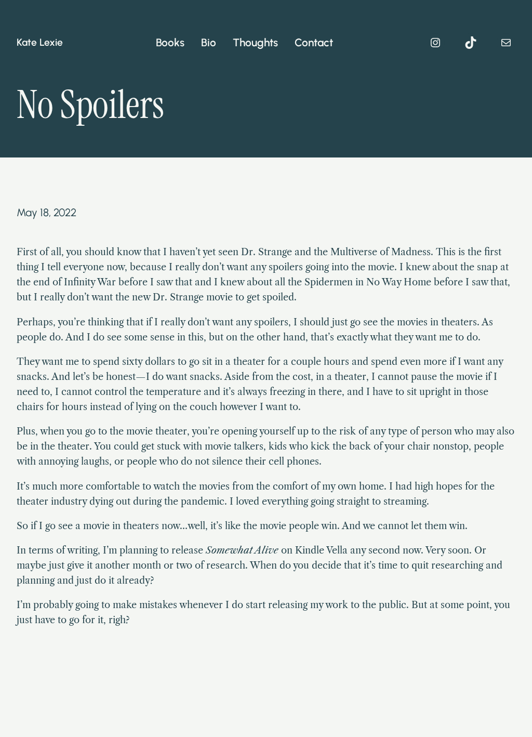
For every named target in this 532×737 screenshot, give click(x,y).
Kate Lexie (40, 42)
